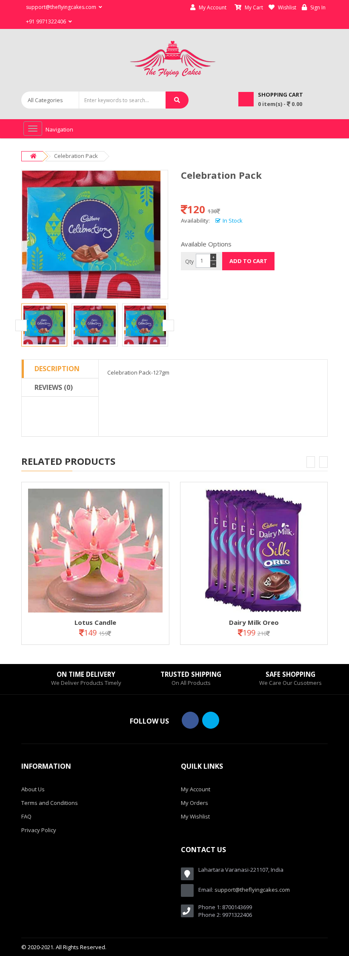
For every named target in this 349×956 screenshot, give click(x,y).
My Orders (194, 803)
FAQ (26, 816)
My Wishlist (195, 816)
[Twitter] (210, 720)
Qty (189, 261)
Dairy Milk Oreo (254, 622)
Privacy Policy (38, 830)
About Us (33, 789)
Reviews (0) (53, 387)
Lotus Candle (95, 622)
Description (57, 368)
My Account (211, 7)
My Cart (253, 7)
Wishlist (286, 7)
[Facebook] (190, 720)
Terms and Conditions (49, 803)
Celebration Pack (76, 156)
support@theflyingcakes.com (252, 889)
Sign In (317, 7)
